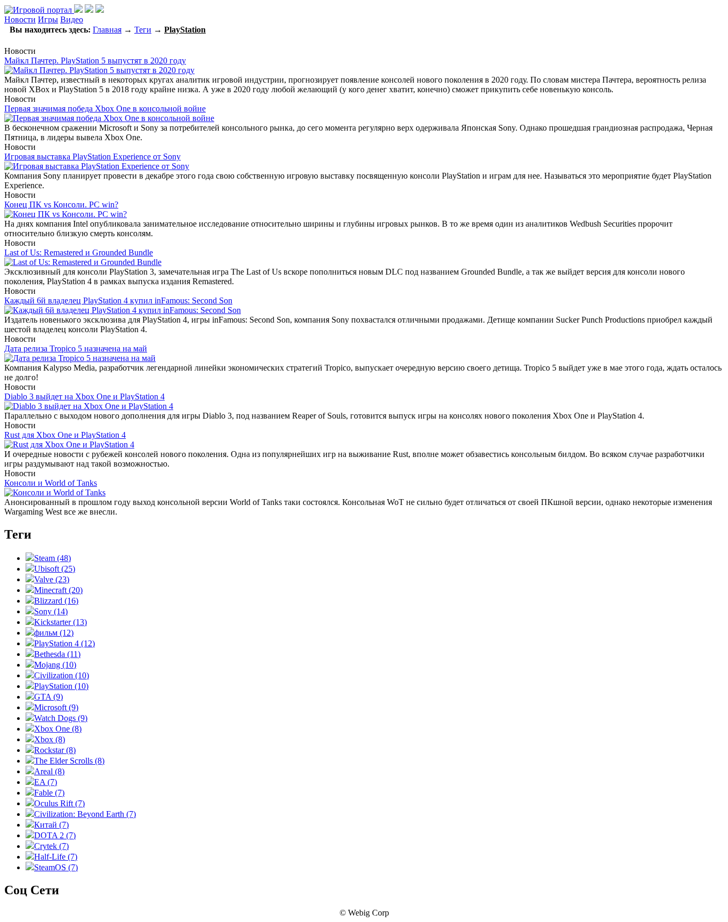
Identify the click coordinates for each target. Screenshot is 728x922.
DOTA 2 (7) (55, 835)
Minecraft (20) (58, 590)
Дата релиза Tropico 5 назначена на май (75, 348)
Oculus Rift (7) (59, 803)
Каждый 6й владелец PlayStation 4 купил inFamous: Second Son (118, 300)
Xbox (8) (49, 739)
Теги (142, 29)
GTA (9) (48, 696)
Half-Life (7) (55, 856)
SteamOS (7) (56, 867)
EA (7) (45, 782)
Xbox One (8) (58, 728)
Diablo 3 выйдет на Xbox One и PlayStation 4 (84, 396)
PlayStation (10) (61, 686)
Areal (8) (49, 771)
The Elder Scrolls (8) (69, 760)
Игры (48, 19)
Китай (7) (51, 824)
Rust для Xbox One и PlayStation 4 (65, 434)
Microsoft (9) (56, 707)
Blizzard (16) (56, 600)
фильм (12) (54, 632)
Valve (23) (51, 579)
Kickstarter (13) (60, 622)
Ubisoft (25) (54, 568)
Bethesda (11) (57, 654)
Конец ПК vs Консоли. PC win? (61, 204)
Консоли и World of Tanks (50, 482)
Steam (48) (52, 558)
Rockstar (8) (55, 750)
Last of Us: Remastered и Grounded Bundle (78, 252)
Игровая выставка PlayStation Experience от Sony (92, 156)
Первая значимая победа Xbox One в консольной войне (105, 108)
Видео (71, 19)
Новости (20, 19)
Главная (107, 29)
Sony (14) (51, 611)
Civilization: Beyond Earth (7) (85, 814)
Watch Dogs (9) (60, 718)
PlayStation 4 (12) (64, 643)
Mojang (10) (55, 664)
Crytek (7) (51, 846)
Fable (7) (49, 792)
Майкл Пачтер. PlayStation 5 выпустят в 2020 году (95, 60)
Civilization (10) (61, 675)
